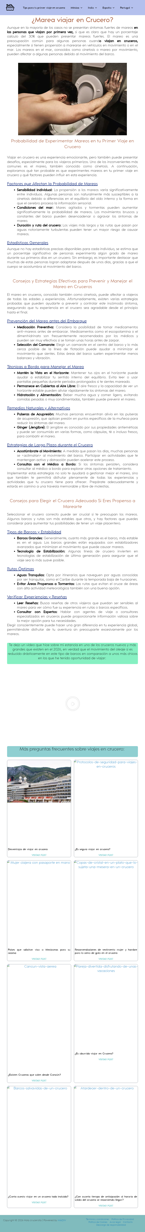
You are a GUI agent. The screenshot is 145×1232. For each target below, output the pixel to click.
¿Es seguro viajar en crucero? (92, 849)
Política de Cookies (98, 1222)
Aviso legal (115, 1222)
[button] (72, 704)
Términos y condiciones (97, 1219)
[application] (80, 7)
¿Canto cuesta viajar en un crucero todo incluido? (38, 1196)
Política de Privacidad (122, 1219)
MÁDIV (62, 1220)
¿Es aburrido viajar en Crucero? (94, 1053)
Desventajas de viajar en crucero (28, 849)
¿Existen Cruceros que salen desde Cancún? (34, 1074)
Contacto (128, 1222)
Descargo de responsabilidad (111, 1225)
